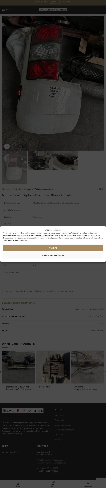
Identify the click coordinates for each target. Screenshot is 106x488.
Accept (53, 247)
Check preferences (53, 255)
